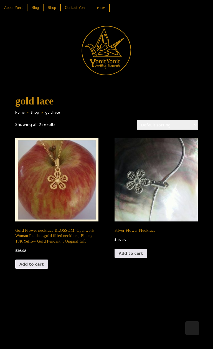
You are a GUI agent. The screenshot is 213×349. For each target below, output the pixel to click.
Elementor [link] (114, 339)
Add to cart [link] (31, 264)
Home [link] (20, 112)
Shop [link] (35, 112)
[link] (15, 7)
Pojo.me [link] (97, 335)
